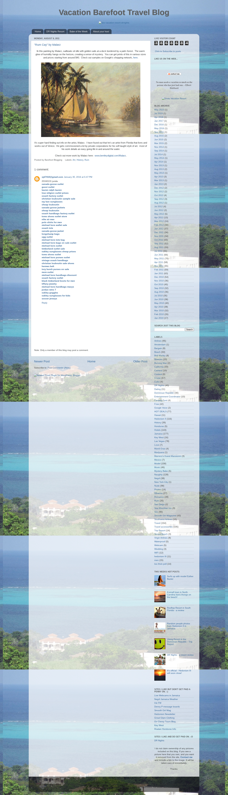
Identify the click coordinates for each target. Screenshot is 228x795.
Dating (157, 389)
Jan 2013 (158, 184)
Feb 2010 (159, 314)
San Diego (159, 504)
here (135, 57)
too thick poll (160, 564)
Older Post (140, 361)
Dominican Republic (164, 393)
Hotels (157, 430)
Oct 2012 (158, 195)
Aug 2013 (159, 169)
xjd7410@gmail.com (52, 177)
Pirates (157, 489)
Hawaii (157, 415)
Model (157, 463)
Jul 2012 (158, 206)
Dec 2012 (159, 188)
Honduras (159, 426)
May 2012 (159, 214)
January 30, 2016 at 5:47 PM (78, 177)
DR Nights (159, 385)
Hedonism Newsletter (164, 714)
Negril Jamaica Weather (166, 699)
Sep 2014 (159, 151)
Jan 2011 (158, 273)
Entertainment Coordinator (167, 396)
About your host (101, 31)
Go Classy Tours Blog (165, 721)
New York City (161, 482)
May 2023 (159, 110)
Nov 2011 (159, 236)
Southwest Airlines (163, 519)
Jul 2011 (158, 251)
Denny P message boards (167, 707)
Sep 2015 (159, 132)
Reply (44, 303)
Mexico (157, 460)
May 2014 (159, 158)
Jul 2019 (158, 113)
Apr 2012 (158, 217)
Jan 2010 (158, 318)
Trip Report (159, 530)
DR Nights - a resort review (180, 655)
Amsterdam (160, 344)
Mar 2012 (159, 221)
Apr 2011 (158, 262)
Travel (157, 523)
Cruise (157, 378)
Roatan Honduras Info (165, 729)
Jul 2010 (158, 296)
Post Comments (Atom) (59, 368)
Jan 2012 (158, 229)
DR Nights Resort (55, 31)
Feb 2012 (159, 225)
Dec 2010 (159, 277)
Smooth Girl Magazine (165, 515)
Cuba (157, 382)
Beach (157, 352)
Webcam (158, 545)
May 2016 (159, 128)
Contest (158, 374)
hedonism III (160, 556)
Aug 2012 (159, 203)
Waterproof (159, 541)
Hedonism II (160, 419)
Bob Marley (159, 355)
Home (38, 31)
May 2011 (159, 258)
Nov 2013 (159, 165)
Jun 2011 (158, 255)
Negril (157, 478)
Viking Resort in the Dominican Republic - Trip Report (179, 641)
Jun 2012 (158, 210)
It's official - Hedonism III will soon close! (179, 671)
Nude (157, 486)
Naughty (158, 474)
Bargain (158, 348)
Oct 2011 (158, 240)
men (156, 560)
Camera (158, 370)
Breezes (158, 359)
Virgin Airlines (161, 538)
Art (74, 160)
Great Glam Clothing (164, 718)
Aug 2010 (159, 292)
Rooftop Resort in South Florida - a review (179, 609)
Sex (156, 512)
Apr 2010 (158, 307)
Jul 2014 (158, 154)
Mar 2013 (159, 180)
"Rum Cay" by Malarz (47, 44)
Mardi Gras (159, 449)
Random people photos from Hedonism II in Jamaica (178, 626)
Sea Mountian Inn (163, 508)
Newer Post (42, 361)
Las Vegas (159, 441)
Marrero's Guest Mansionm (167, 456)
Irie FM (157, 703)
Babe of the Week (79, 31)
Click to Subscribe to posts (168, 51)
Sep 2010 (159, 288)
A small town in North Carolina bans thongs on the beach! (179, 594)
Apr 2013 (158, 177)
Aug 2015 (159, 136)
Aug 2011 (159, 247)
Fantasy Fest (160, 400)
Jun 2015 (158, 139)
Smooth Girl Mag (162, 710)
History (80, 160)
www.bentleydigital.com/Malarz (110, 155)
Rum (87, 160)
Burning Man (160, 363)
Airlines (157, 341)
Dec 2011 (159, 232)
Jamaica (158, 434)
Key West (159, 437)
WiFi (156, 553)
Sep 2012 (159, 199)
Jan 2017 (158, 121)
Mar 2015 (159, 143)
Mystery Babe (161, 471)
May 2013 (159, 173)
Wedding (158, 549)
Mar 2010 (159, 310)
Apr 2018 (158, 117)
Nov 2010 (159, 281)
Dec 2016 (159, 124)
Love (156, 445)
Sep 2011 (159, 243)
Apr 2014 (158, 162)
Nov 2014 (159, 147)
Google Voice (160, 408)
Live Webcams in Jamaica (167, 695)
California (159, 367)
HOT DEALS (160, 411)
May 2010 (159, 303)
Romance (159, 497)
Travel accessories (163, 527)
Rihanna (158, 493)
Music (157, 467)
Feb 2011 (159, 270)
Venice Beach (161, 534)
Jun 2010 (158, 299)
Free (156, 404)
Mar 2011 (159, 266)
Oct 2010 (158, 284)
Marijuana (159, 452)
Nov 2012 (159, 191)
